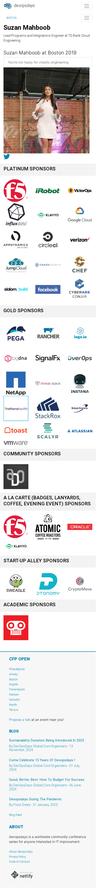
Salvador (14, 699)
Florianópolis (17, 689)
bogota (13, 684)
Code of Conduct (19, 861)
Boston (12, 18)
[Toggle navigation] (87, 6)
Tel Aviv (14, 710)
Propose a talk (19, 720)
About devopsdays (21, 851)
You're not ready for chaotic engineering (38, 62)
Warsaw (14, 694)
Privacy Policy (17, 856)
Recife (13, 704)
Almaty (13, 674)
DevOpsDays (24, 5)
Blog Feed (15, 815)
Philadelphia (17, 669)
